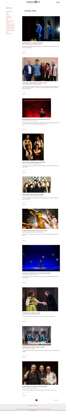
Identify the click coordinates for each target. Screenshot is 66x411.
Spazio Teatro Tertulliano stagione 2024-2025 (33, 162)
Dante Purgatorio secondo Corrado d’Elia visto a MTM (36, 119)
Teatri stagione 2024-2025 (10, 27)
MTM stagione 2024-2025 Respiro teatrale (33, 194)
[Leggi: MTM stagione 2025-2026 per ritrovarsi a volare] (40, 69)
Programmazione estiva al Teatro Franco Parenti (34, 230)
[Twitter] (58, 2)
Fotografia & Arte (8, 16)
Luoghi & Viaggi (8, 17)
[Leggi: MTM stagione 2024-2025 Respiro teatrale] (36, 184)
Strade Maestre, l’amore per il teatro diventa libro (34, 386)
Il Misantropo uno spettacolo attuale (31, 313)
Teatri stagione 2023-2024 (10, 25)
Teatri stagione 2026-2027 (10, 30)
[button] (6, 2)
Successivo (56, 400)
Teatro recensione (9, 33)
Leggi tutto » (24, 52)
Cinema (7, 14)
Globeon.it (35, 410)
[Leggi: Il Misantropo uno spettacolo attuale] (40, 299)
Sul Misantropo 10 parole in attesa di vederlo (33, 347)
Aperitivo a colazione (9, 11)
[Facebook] (56, 2)
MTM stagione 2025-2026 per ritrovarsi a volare (34, 83)
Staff (34, 405)
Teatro (42, 232)
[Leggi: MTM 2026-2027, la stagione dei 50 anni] (41, 28)
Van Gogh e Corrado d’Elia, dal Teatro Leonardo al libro (36, 273)
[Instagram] (59, 2)
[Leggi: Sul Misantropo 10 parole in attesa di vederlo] (36, 335)
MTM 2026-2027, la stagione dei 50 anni (32, 43)
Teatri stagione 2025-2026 (37, 84)
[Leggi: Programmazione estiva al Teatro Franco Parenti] (40, 218)
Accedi (37, 405)
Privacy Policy (30, 405)
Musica (7, 19)
